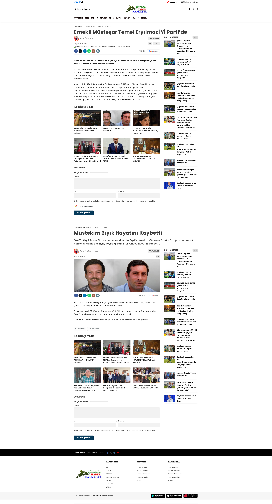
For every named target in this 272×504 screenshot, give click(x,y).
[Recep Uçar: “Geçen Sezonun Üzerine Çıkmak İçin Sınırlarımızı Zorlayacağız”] (169, 175)
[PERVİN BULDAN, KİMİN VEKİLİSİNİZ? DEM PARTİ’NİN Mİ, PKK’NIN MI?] (146, 118)
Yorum (77, 176)
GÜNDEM (94, 18)
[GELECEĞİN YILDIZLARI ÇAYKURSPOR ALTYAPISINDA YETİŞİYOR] (169, 76)
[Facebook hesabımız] (75, 9)
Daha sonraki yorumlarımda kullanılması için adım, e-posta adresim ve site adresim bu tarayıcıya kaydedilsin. (114, 201)
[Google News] (153, 51)
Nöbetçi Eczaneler (143, 474)
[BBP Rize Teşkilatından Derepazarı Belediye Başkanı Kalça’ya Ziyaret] (116, 375)
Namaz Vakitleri (142, 470)
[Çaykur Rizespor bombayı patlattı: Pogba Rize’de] (169, 65)
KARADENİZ (78, 18)
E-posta (121, 192)
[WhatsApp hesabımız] (89, 9)
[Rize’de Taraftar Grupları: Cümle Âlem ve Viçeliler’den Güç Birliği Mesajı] (169, 99)
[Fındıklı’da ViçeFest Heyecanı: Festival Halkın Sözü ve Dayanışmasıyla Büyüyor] (87, 375)
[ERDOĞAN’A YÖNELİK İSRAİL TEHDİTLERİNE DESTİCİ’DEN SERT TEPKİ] (116, 146)
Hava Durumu (142, 467)
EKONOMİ (127, 18)
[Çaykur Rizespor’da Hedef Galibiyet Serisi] (169, 89)
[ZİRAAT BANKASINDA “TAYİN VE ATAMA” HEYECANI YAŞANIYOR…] (146, 375)
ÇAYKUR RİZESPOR (112, 477)
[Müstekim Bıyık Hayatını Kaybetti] (116, 118)
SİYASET (103, 18)
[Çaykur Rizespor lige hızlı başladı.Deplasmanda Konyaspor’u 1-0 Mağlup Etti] (169, 150)
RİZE (87, 18)
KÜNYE (139, 480)
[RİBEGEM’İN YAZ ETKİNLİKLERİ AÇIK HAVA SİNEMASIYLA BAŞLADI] (87, 118)
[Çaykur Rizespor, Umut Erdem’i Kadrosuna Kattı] (169, 189)
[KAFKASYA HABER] (136, 12)
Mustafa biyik (80, 329)
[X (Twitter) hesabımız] (78, 9)
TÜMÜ (195, 37)
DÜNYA (118, 18)
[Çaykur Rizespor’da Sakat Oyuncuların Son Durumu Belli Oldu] (169, 112)
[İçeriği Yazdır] (98, 51)
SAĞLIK (136, 18)
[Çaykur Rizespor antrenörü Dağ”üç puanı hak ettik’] (169, 139)
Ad (75, 192)
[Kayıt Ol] (189, 9)
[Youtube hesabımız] (85, 9)
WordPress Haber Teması (102, 496)
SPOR (111, 18)
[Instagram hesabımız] (82, 9)
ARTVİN (108, 480)
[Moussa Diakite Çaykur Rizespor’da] (169, 166)
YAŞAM (108, 487)
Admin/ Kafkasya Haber (89, 38)
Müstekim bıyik (94, 329)
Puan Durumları (142, 477)
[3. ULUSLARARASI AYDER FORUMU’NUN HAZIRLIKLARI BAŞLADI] (146, 146)
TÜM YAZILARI (154, 38)
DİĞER (143, 18)
